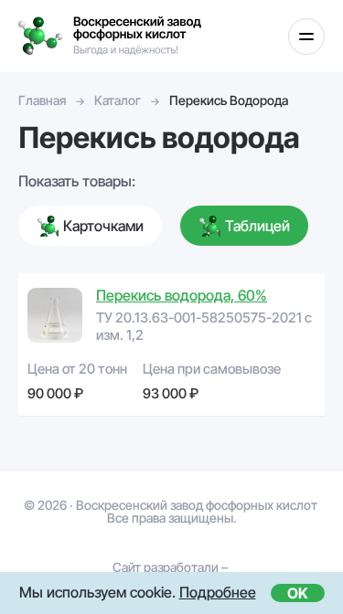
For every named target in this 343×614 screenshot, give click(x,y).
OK (297, 593)
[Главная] (109, 36)
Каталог (117, 100)
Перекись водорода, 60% (181, 295)
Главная (42, 100)
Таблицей (257, 226)
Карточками (103, 226)
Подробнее (217, 592)
